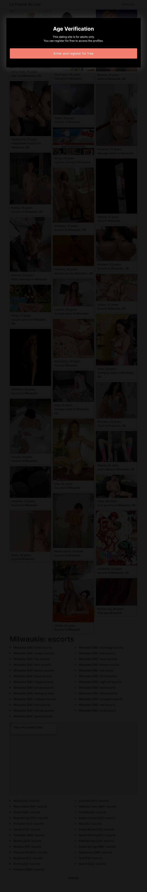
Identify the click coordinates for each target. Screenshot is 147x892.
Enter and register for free (73, 53)
